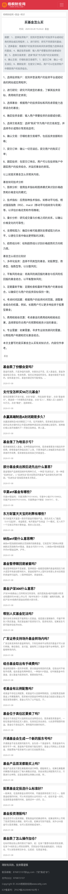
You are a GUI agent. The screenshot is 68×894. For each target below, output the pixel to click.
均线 (55, 200)
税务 (41, 322)
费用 (10, 95)
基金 (17, 14)
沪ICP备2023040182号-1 (26, 889)
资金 (26, 50)
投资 (21, 37)
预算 (33, 322)
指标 (32, 187)
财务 (45, 330)
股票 (52, 261)
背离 (57, 205)
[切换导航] (61, 5)
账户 (26, 37)
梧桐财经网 (8, 14)
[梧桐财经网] (14, 4)
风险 (43, 46)
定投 (21, 50)
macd (29, 205)
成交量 (28, 218)
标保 (38, 292)
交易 (19, 55)
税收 (17, 317)
